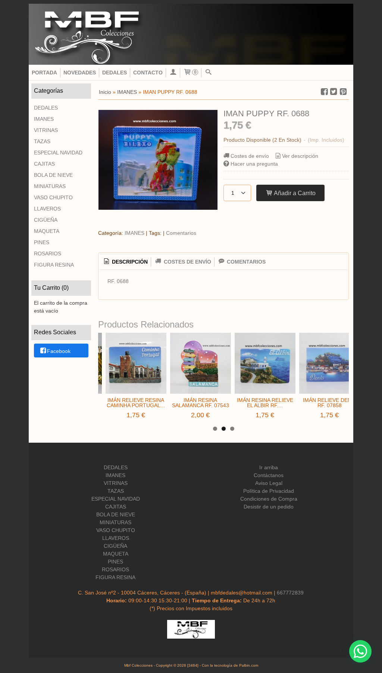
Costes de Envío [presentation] (186, 262)
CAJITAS (44, 164)
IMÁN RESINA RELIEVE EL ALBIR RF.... (265, 402)
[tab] (125, 262)
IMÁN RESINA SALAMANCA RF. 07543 (200, 402)
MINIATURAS (50, 186)
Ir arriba (268, 467)
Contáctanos (269, 475)
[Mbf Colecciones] (191, 34)
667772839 (290, 593)
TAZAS (42, 141)
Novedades (79, 73)
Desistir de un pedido (269, 507)
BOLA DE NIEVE (53, 175)
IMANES (44, 119)
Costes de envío (250, 156)
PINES (41, 242)
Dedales (114, 73)
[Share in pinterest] (343, 92)
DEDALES (46, 108)
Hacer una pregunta (254, 164)
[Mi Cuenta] (173, 72)
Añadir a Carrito (294, 193)
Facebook (59, 351)
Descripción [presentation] (129, 262)
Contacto (148, 73)
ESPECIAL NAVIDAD (58, 153)
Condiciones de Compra (268, 499)
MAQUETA (46, 231)
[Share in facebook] (324, 92)
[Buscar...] (208, 72)
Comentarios (181, 233)
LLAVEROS (47, 209)
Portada (44, 73)
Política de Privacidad (268, 491)
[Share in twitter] (334, 92)
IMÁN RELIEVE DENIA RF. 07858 (329, 402)
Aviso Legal (268, 483)
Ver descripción (300, 156)
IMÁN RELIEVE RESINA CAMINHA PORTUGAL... (136, 402)
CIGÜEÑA (45, 220)
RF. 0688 (118, 281)
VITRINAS (46, 130)
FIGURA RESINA (54, 265)
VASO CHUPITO (53, 197)
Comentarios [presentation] (245, 262)
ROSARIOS (47, 253)
